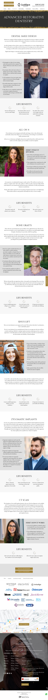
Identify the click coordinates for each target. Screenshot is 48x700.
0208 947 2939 (39, 4)
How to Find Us (24, 624)
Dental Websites (24, 696)
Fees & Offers (35, 8)
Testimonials (28, 8)
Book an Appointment (9, 2)
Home (5, 8)
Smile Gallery (21, 8)
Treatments (14, 8)
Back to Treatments (24, 571)
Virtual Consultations (8, 5)
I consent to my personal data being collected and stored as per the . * (33, 669)
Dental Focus (25, 697)
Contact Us (42, 8)
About (9, 8)
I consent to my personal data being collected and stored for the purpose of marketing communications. (33, 674)
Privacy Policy (33, 669)
